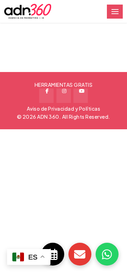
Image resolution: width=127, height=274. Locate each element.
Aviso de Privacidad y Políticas (64, 108)
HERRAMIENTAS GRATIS (64, 84)
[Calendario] (52, 254)
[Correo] (79, 254)
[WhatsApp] (107, 254)
